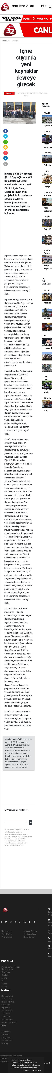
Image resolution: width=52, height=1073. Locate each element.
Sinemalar (5, 1014)
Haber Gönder (29, 937)
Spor (3, 981)
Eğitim (4, 987)
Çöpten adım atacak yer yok (47, 404)
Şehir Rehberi (6, 1019)
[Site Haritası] (31, 922)
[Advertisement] (22, 236)
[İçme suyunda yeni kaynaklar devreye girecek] (19, 113)
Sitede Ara (5, 1032)
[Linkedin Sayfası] (21, 922)
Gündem (15, 41)
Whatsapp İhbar (29, 934)
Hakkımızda (6, 931)
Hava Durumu (7, 996)
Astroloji (4, 1043)
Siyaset (4, 984)
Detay (26, 1070)
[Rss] (26, 922)
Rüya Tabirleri (7, 1040)
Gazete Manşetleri (9, 1022)
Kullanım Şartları (30, 931)
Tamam (37, 1070)
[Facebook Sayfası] (2, 922)
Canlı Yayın (5, 972)
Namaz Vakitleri (7, 1002)
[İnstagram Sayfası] (12, 922)
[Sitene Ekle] (35, 922)
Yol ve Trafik (6, 999)
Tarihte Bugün (7, 1011)
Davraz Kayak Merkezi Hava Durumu (22, 7)
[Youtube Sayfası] (16, 922)
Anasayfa (6, 41)
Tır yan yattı (46, 367)
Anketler (4, 1035)
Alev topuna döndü (47, 326)
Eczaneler (5, 1005)
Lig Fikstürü (6, 1008)
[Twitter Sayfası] (7, 922)
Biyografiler (6, 1037)
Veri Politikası (6, 937)
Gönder (31, 822)
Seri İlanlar (5, 1016)
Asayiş (4, 978)
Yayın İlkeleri (6, 934)
